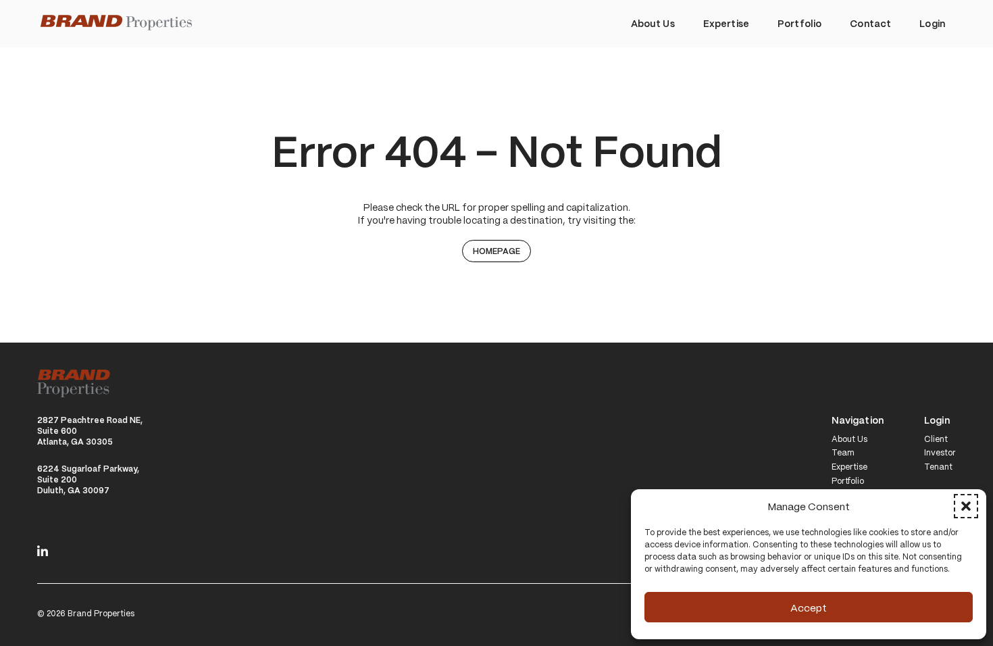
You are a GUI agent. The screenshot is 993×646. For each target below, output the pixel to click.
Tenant (938, 467)
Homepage (496, 250)
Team (843, 452)
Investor (940, 452)
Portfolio (848, 481)
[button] (966, 506)
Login (937, 420)
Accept (808, 607)
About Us (849, 439)
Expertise (849, 467)
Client (936, 439)
